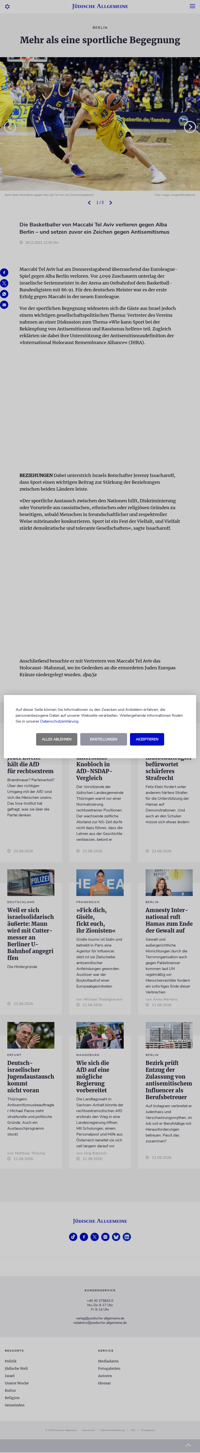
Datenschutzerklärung (59, 721)
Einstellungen (103, 739)
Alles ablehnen (56, 739)
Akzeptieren (147, 739)
